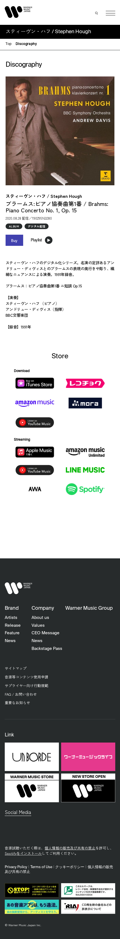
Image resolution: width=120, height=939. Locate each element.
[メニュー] (110, 13)
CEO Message (45, 633)
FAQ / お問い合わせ (21, 694)
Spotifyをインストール (23, 853)
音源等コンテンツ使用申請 (26, 676)
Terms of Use (41, 867)
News (10, 641)
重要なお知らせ (17, 702)
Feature (12, 633)
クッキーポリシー (69, 867)
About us (40, 618)
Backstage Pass (47, 649)
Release (13, 625)
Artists (11, 618)
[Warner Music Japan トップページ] (18, 12)
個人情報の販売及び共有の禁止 (70, 848)
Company (43, 608)
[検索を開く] (97, 13)
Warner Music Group (89, 608)
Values (38, 625)
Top (9, 44)
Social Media (18, 811)
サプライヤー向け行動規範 (26, 685)
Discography (26, 44)
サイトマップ (16, 668)
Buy (14, 240)
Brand (12, 608)
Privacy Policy (16, 867)
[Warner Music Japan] (18, 588)
